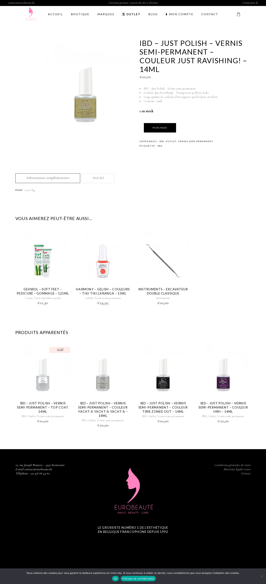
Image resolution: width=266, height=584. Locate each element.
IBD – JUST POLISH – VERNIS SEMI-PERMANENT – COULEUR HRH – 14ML (223, 407)
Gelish (88, 298)
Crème (29, 298)
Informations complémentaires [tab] (47, 178)
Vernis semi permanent (195, 141)
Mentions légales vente (237, 469)
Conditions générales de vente (232, 465)
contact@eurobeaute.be (21, 3)
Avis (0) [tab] (97, 178)
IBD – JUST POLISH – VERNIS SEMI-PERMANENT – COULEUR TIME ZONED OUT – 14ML (163, 407)
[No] (261, 576)
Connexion (248, 3)
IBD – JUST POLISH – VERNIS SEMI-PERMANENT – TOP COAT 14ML (42, 407)
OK (115, 578)
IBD (161, 141)
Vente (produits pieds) (47, 298)
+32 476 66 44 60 (39, 473)
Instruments (163, 298)
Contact (246, 473)
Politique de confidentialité (138, 578)
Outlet (171, 141)
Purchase (160, 127)
